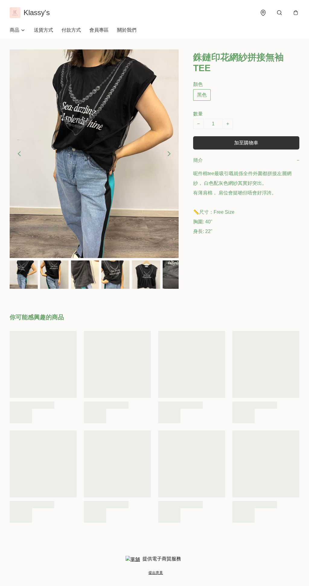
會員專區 (99, 30)
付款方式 (71, 30)
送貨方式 (43, 30)
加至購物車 (246, 142)
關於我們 (126, 30)
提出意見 (155, 573)
